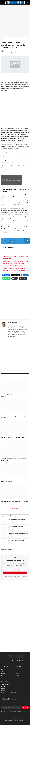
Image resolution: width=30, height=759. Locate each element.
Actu (22, 50)
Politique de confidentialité (18, 577)
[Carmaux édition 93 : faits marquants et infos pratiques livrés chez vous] (15, 406)
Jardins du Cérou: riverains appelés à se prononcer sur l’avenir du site (13, 459)
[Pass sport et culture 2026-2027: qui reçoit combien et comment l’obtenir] (15, 427)
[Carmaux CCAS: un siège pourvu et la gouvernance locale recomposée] (15, 385)
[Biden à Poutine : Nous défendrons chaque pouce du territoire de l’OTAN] (15, 64)
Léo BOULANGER (9, 50)
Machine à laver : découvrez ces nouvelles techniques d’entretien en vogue (16, 541)
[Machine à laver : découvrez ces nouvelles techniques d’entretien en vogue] (4, 542)
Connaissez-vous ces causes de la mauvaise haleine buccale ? (18, 534)
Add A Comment (15, 508)
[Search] (28, 2)
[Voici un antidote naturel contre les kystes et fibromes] (4, 528)
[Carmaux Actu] (15, 2)
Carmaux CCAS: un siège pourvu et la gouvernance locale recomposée (14, 395)
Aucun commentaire (6, 52)
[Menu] (2, 2)
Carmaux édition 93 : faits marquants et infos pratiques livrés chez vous (15, 416)
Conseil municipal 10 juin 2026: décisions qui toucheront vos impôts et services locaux (14, 480)
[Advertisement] (15, 21)
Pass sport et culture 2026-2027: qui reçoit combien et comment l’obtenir (13, 438)
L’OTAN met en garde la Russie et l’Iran (13, 265)
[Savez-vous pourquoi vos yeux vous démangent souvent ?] (4, 521)
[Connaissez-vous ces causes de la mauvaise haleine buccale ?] (4, 535)
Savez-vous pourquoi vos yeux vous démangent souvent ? (17, 520)
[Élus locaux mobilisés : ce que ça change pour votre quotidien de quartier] (15, 491)
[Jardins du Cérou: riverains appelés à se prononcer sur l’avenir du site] (15, 449)
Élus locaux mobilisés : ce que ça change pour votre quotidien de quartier (15, 501)
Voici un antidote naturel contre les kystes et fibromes (17, 527)
